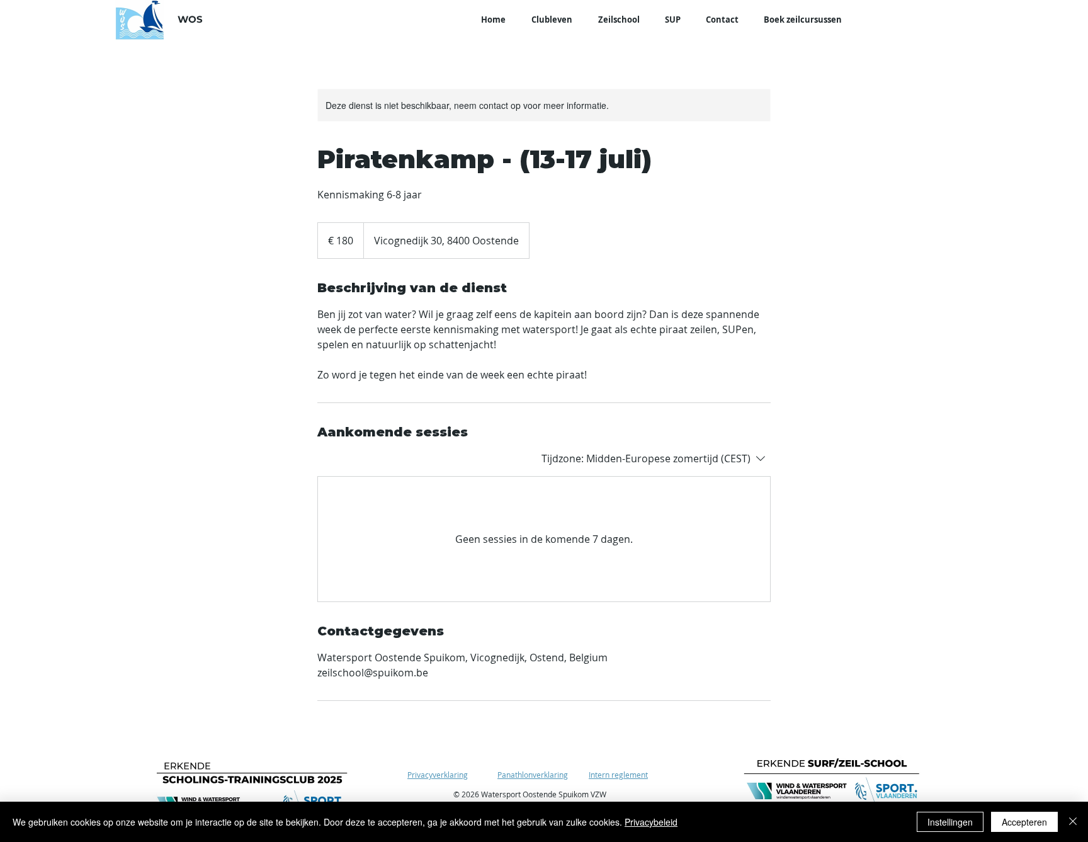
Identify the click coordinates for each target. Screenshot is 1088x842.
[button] (551, 20)
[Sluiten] (1072, 822)
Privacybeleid (651, 822)
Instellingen (950, 822)
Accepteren (1024, 822)
